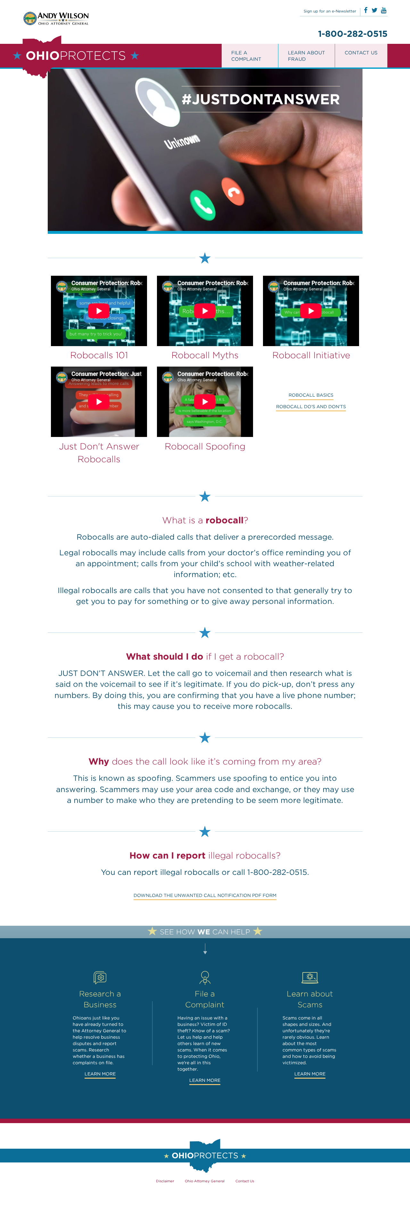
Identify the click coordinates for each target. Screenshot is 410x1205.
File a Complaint (246, 56)
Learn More (100, 1073)
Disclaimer (165, 1181)
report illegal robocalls (176, 872)
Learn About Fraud (306, 56)
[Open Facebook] (365, 10)
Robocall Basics (311, 395)
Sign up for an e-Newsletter (330, 11)
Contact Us (361, 53)
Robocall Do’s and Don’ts (311, 406)
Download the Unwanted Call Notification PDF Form (205, 895)
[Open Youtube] (383, 10)
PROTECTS (76, 55)
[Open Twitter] (375, 10)
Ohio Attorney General (205, 1181)
